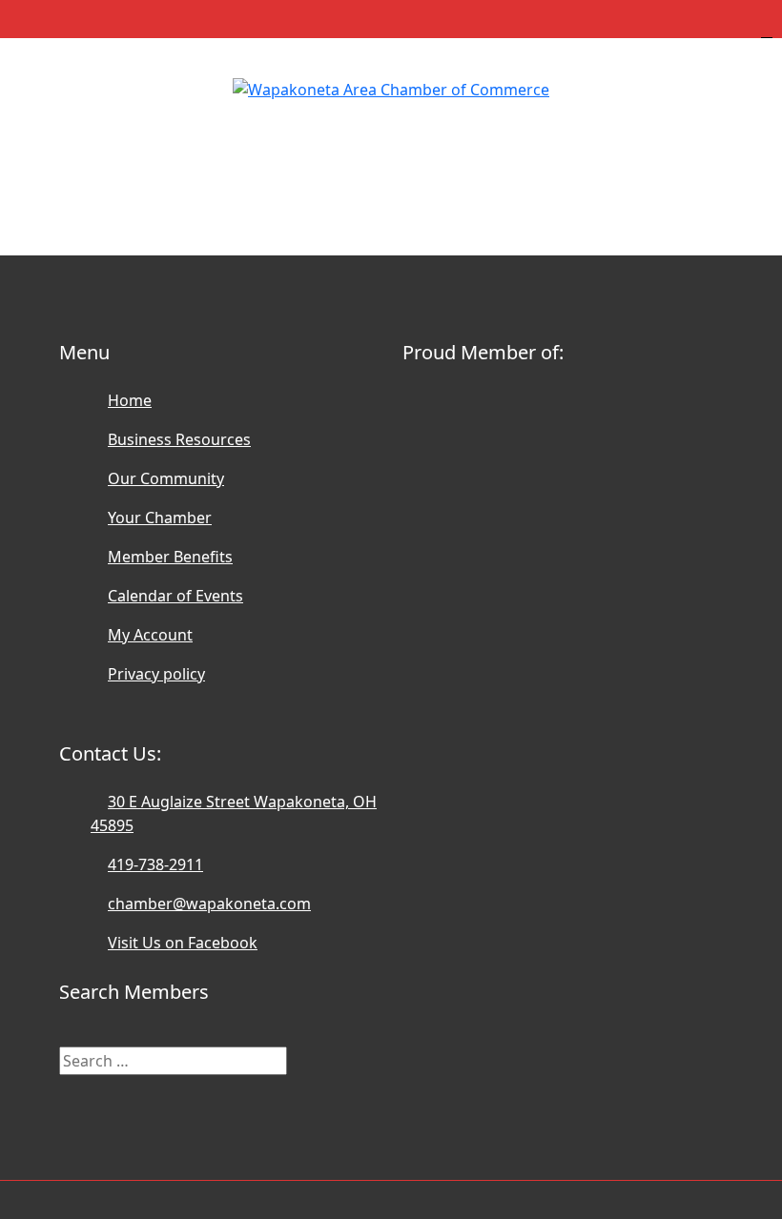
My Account (150, 634)
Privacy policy (156, 673)
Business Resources (179, 439)
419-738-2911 (155, 864)
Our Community (166, 478)
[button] (391, 141)
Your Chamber (160, 517)
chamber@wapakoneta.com (209, 903)
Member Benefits (170, 556)
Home (130, 400)
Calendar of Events (175, 595)
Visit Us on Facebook (182, 942)
